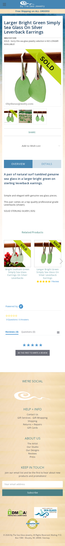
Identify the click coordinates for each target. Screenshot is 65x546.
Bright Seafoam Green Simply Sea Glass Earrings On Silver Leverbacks (17, 273)
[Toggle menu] (4, 4)
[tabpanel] (17, 261)
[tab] (12, 332)
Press (32, 456)
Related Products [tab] (32, 232)
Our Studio (32, 446)
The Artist (32, 443)
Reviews (32, 453)
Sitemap (46, 538)
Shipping (32, 421)
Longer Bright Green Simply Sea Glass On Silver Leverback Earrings (47, 273)
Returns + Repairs (32, 424)
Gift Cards (32, 427)
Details (46, 164)
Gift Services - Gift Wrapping (32, 417)
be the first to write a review (32, 352)
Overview (18, 164)
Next (61, 261)
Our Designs (32, 450)
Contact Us (32, 414)
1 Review (55, 281)
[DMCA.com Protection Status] (17, 512)
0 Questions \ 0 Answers (17, 319)
